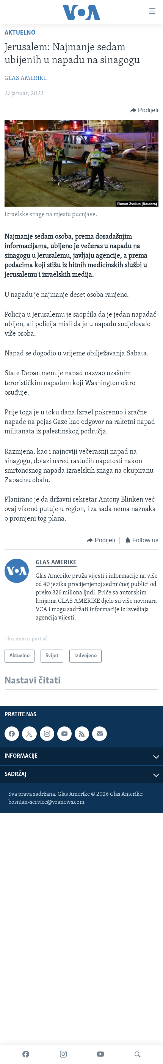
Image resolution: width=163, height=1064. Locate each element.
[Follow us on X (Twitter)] (29, 733)
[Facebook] (26, 1054)
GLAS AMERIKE (26, 78)
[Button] (144, 110)
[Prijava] (99, 733)
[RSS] (82, 733)
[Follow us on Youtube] (64, 733)
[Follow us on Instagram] (47, 733)
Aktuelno (20, 33)
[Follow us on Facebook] (12, 733)
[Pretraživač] (137, 1054)
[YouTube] (100, 1054)
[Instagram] (63, 1054)
